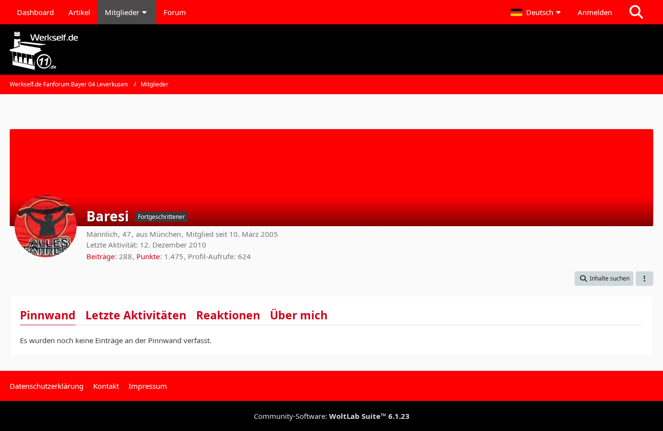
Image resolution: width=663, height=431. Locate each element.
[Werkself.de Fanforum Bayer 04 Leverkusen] (331, 51)
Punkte (148, 256)
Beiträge (100, 256)
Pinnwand (48, 315)
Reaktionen (228, 315)
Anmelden (595, 12)
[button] (536, 12)
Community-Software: (332, 416)
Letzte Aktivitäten (135, 315)
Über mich (299, 315)
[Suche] (636, 12)
